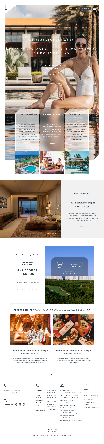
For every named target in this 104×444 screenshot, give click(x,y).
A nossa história (89, 402)
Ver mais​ (82, 226)
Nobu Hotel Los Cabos (66, 400)
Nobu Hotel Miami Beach (67, 405)
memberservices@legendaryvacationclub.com (15, 393)
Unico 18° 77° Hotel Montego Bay (69, 398)
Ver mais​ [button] (27, 145)
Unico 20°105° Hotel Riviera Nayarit (70, 393)
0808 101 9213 (51, 407)
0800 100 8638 (51, 400)
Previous (3, 206)
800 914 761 (50, 404)
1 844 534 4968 (51, 390)
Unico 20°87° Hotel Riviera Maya (69, 395)
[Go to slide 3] (93, 47)
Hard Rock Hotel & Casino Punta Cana (71, 420)
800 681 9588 (51, 393)
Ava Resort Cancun (65, 390)
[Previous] (12, 345)
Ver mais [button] (77, 145)
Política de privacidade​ (91, 395)
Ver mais (27, 294)
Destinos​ (86, 405)
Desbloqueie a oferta (52, 83)
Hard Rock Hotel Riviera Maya (69, 413)
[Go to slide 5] (93, 50)
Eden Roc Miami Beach (67, 408)
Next (58, 206)
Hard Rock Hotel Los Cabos (68, 418)
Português (73, 8)
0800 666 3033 (52, 402)
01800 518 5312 (51, 398)
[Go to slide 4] (93, 48)
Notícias (86, 393)
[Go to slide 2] (93, 45)
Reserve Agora (85, 8)
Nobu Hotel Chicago (66, 403)
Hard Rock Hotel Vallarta (67, 415)
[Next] (91, 345)
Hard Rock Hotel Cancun (67, 410)
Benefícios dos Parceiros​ (91, 407)
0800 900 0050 (52, 395)
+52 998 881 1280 (52, 412)
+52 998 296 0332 (52, 409)
